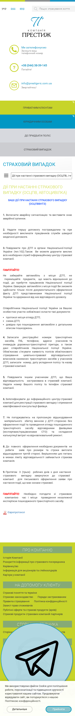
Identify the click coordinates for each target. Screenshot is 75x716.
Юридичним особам (37, 121)
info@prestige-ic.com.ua (36, 83)
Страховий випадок (37, 149)
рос (13, 8)
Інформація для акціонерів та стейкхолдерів (30, 570)
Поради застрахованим (52, 596)
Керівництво (10, 566)
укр (4, 8)
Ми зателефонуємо (33, 47)
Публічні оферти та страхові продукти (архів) (30, 609)
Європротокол (16, 512)
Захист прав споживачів (18, 605)
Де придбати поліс (38, 135)
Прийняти (59, 709)
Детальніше (19, 709)
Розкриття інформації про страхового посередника (34, 561)
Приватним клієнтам (37, 107)
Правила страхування (16, 601)
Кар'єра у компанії (14, 574)
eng (22, 8)
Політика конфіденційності (50, 601)
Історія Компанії (13, 557)
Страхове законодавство (18, 596)
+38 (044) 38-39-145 (34, 65)
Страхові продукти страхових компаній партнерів (33, 614)
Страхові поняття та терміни (20, 592)
